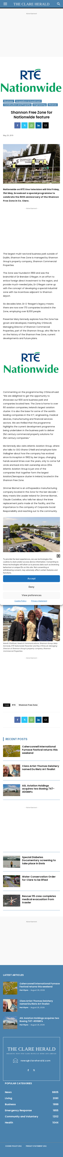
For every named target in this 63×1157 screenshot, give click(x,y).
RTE (14, 705)
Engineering (40, 104)
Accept (32, 578)
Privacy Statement (39, 601)
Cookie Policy (20, 601)
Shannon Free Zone (28, 705)
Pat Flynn (24, 990)
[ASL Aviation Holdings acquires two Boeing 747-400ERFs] (11, 790)
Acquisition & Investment (28, 101)
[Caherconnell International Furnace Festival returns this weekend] (11, 751)
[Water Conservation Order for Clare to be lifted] (11, 881)
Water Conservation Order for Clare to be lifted (39, 878)
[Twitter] (24, 125)
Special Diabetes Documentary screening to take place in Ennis (39, 860)
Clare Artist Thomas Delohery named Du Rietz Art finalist (40, 767)
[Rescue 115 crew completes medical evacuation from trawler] (11, 901)
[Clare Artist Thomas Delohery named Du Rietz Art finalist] (11, 770)
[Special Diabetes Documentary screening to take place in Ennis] (11, 862)
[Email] (46, 125)
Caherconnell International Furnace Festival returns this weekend (40, 750)
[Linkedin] (38, 125)
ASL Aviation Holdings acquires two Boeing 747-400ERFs (38, 789)
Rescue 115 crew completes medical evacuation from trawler (39, 899)
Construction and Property (17, 104)
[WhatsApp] (31, 125)
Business (8, 101)
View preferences (31, 595)
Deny (31, 586)
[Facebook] (17, 125)
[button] (58, 555)
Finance (53, 104)
